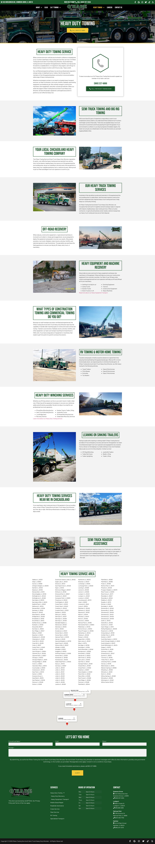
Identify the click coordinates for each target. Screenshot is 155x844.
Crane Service (54, 809)
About (38, 7)
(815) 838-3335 (119, 808)
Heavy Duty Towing (56, 793)
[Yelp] (152, 2)
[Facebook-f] (135, 2)
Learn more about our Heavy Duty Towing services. (48, 418)
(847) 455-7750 (119, 818)
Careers (109, 7)
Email (57, 741)
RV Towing (53, 815)
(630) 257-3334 (86, 2)
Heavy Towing (97, 7)
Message (11, 747)
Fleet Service (54, 812)
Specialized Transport (57, 818)
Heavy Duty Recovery (58, 796)
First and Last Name (14, 741)
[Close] (84, 694)
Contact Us (118, 7)
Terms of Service (20, 803)
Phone (104, 741)
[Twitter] (145, 2)
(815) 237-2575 (86, 4)
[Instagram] (142, 2)
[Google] (138, 2)
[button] (75, 700)
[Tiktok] (149, 2)
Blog (46, 7)
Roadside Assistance (57, 806)
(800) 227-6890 (100, 83)
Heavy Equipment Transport (60, 799)
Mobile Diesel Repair (56, 802)
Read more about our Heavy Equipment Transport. (93, 293)
